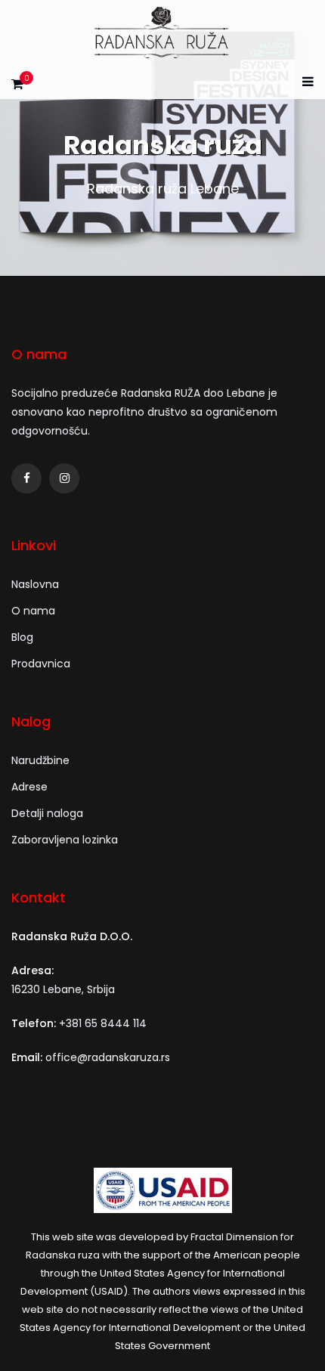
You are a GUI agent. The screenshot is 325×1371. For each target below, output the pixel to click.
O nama (33, 610)
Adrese (29, 786)
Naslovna (35, 584)
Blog (22, 637)
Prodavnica (40, 663)
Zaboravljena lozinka (64, 839)
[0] (17, 87)
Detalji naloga (47, 813)
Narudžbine (40, 760)
